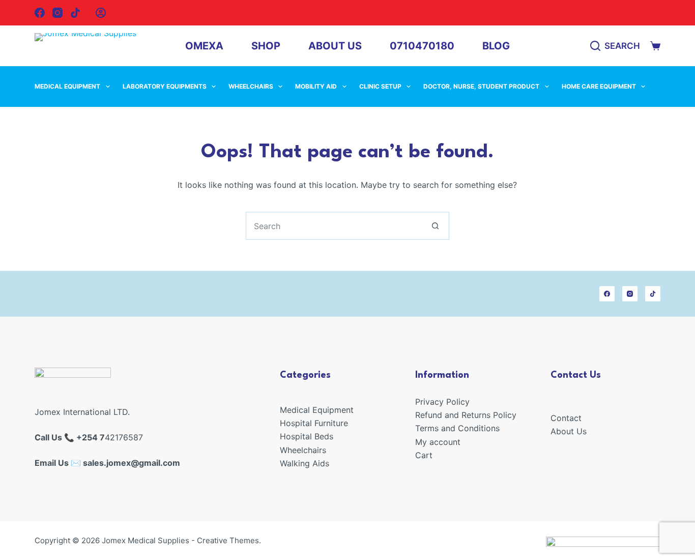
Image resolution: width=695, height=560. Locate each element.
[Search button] (435, 225)
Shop (265, 46)
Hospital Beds (306, 436)
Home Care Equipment (599, 86)
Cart (423, 455)
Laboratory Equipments (165, 86)
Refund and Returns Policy (465, 415)
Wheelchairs (250, 86)
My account (437, 442)
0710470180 (422, 46)
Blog (496, 46)
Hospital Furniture (314, 423)
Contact (566, 418)
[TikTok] (75, 13)
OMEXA (204, 46)
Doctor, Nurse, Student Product (481, 86)
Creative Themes (228, 540)
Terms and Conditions (457, 428)
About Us (335, 46)
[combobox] (334, 226)
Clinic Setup (380, 86)
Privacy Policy (442, 402)
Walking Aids (304, 463)
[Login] (101, 13)
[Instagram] (57, 13)
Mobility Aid (316, 86)
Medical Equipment (67, 86)
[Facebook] (40, 13)
